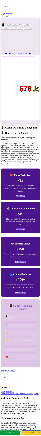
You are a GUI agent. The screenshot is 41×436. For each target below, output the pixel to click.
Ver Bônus (20, 196)
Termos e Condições (25, 394)
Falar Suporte (20, 262)
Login (3, 14)
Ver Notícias (20, 229)
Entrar (31, 433)
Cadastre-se (10, 433)
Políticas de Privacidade (9, 394)
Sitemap (36, 394)
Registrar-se (10, 14)
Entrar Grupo (20, 293)
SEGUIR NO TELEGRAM (18, 53)
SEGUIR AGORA (8, 371)
